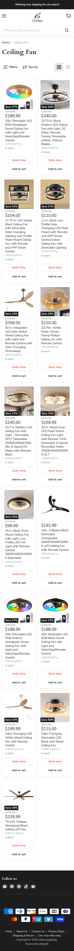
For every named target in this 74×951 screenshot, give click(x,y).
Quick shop (19, 160)
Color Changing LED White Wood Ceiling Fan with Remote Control (18, 739)
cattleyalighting (13, 143)
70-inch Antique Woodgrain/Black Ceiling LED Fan (16, 825)
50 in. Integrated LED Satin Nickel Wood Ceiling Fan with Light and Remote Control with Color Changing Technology (18, 339)
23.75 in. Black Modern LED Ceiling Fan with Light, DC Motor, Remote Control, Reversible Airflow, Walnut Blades (54, 132)
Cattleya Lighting (14, 749)
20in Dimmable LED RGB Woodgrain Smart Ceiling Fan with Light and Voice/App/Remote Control (18, 130)
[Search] (66, 30)
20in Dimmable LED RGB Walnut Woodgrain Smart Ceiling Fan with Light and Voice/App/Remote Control (18, 645)
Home (6, 42)
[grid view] (59, 67)
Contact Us (38, 931)
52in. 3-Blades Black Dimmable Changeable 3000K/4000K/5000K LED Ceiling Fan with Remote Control (55, 540)
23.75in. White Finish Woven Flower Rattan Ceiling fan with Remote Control (51, 335)
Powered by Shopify (37, 944)
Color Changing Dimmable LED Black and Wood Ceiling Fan (52, 739)
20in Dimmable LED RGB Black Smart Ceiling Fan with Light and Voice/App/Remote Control (54, 644)
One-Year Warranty (49, 935)
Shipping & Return (23, 935)
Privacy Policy (57, 931)
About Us (22, 931)
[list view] (67, 67)
